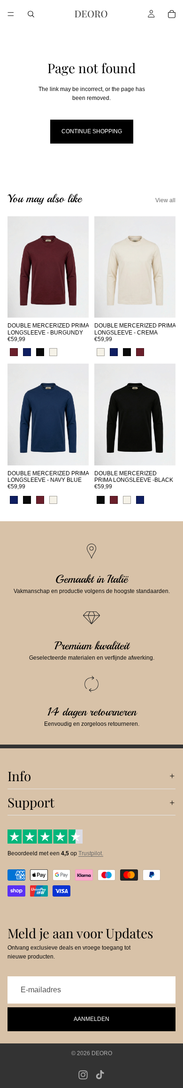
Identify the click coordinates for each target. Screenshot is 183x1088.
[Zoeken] (31, 14)
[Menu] (11, 14)
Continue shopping (91, 131)
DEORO (102, 1053)
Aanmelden (91, 1019)
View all (165, 200)
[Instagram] (83, 1074)
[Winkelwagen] (171, 14)
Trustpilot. (90, 854)
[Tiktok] (100, 1074)
